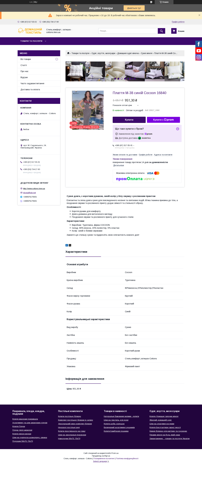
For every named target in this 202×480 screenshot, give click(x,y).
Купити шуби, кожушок (114, 424)
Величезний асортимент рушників (119, 427)
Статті (24, 65)
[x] (70, 246)
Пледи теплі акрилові (22, 430)
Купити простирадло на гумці (71, 431)
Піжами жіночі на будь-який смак (165, 435)
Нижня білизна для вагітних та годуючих (168, 431)
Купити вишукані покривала (25, 419)
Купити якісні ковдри (21, 434)
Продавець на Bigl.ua (101, 456)
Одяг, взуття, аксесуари (103, 53)
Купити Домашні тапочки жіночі (164, 416)
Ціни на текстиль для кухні (116, 420)
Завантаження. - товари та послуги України (170, 438)
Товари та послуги (31, 41)
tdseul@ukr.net (29, 193)
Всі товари (26, 59)
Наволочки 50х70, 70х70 (69, 438)
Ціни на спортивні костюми (162, 424)
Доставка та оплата (30, 89)
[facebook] (67, 246)
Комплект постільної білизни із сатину (75, 420)
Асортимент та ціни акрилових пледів (29, 423)
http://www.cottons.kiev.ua (34, 188)
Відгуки (24, 77)
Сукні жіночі (146, 53)
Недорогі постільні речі (69, 427)
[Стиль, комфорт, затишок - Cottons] (30, 33)
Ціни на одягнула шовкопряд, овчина (29, 437)
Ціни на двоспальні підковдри (72, 435)
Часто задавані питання (32, 83)
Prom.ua (114, 453)
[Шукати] (161, 31)
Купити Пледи (18, 426)
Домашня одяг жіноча (128, 53)
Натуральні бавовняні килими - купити (121, 416)
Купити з (158, 119)
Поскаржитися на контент (104, 459)
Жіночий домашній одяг (161, 420)
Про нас (24, 71)
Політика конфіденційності (127, 459)
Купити (129, 119)
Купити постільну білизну (69, 416)
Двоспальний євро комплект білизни (75, 424)
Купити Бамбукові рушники (116, 431)
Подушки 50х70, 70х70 (22, 441)
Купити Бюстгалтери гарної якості (165, 427)
